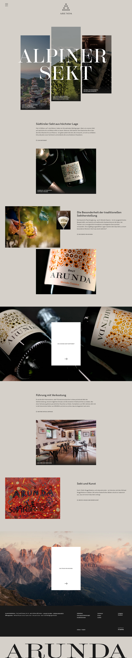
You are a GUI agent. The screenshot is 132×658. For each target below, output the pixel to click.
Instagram (120, 613)
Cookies (99, 617)
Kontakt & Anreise (81, 617)
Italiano (79, 629)
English (83, 629)
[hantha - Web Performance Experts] (121, 629)
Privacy (99, 615)
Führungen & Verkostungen (83, 615)
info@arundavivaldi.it (58, 613)
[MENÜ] (6, 4)
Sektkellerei (80, 613)
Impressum (100, 613)
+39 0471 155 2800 (47, 613)
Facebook (120, 615)
